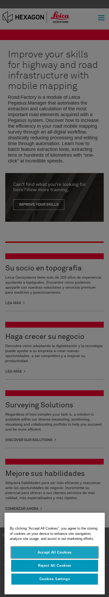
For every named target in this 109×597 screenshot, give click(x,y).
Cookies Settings (54, 579)
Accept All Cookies (55, 552)
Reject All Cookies (54, 566)
